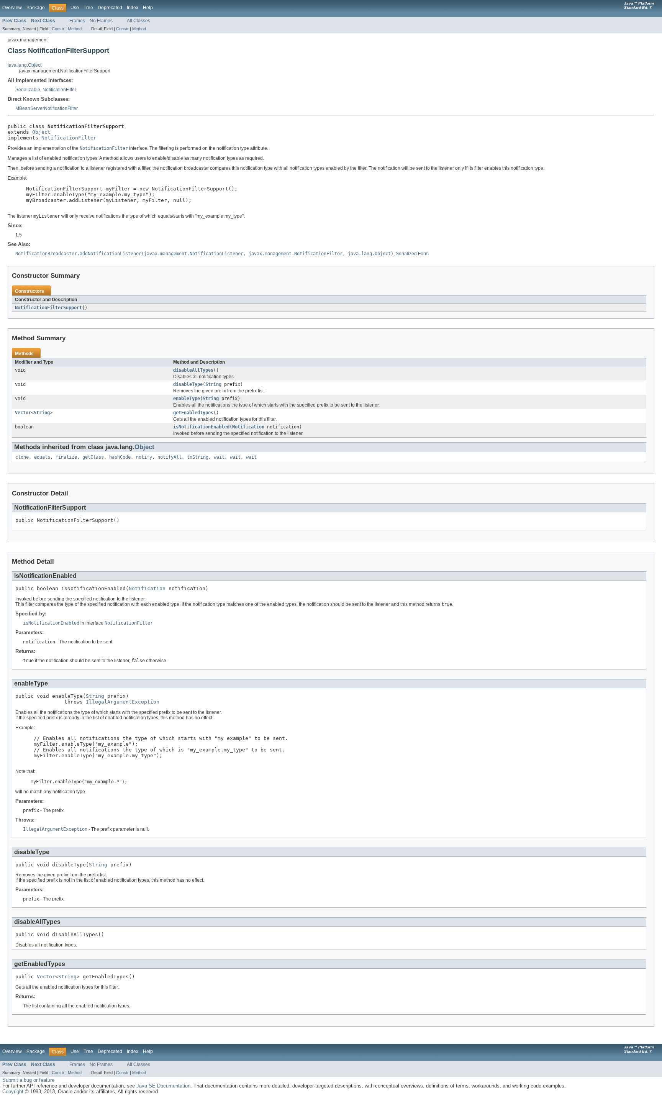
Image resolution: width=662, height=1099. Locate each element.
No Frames (101, 20)
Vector (23, 412)
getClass (93, 457)
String (213, 384)
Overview (12, 7)
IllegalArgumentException (122, 702)
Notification (248, 427)
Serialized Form (412, 253)
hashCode (120, 457)
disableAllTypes (193, 370)
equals (42, 457)
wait (219, 457)
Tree (88, 7)
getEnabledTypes (193, 412)
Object (41, 132)
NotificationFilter (59, 89)
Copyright (12, 1091)
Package (35, 7)
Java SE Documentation (163, 1086)
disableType (188, 384)
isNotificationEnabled (201, 427)
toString (197, 457)
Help (148, 7)
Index (132, 7)
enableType (186, 398)
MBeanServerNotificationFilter (46, 108)
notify (144, 457)
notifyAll (169, 457)
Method (75, 28)
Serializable (27, 89)
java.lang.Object (24, 65)
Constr (58, 28)
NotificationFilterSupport (48, 307)
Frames (77, 20)
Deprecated (110, 7)
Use (74, 7)
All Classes (138, 20)
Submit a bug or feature (28, 1080)
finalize (66, 457)
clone (22, 457)
